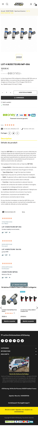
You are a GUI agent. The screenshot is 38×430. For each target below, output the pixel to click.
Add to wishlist (7, 102)
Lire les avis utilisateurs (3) (11, 129)
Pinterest (17, 133)
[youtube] (18, 340)
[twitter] (6, 340)
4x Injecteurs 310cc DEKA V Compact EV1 (28, 310)
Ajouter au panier (25, 92)
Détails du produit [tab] (9, 143)
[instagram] (10, 340)
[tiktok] (22, 340)
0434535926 (19, 412)
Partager (9, 133)
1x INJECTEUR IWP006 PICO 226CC (9, 310)
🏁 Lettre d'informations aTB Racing (15, 335)
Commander (20, 97)
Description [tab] (6, 138)
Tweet (13, 133)
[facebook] (2, 340)
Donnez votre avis (29, 129)
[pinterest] (14, 340)
